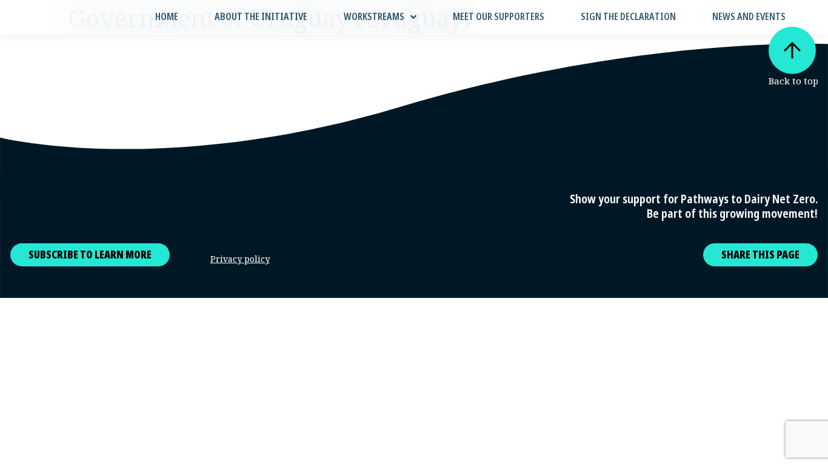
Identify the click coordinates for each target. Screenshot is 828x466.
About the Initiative (261, 17)
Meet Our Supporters (498, 17)
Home (166, 17)
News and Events (749, 17)
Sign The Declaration (628, 17)
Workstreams (374, 17)
